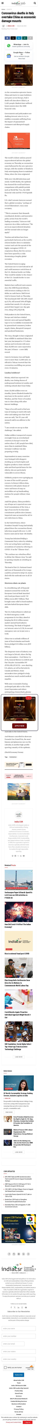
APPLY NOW (19, 726)
